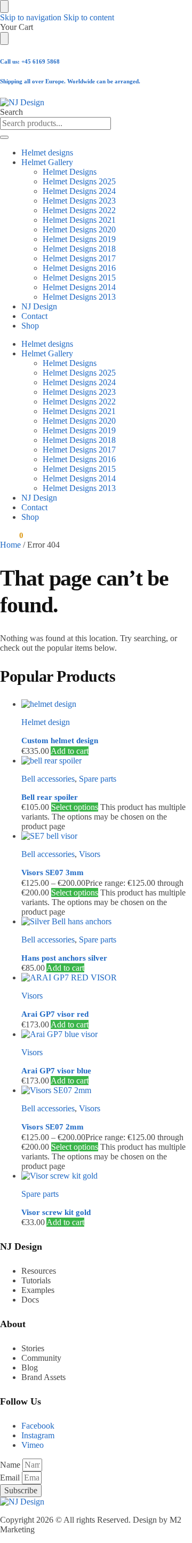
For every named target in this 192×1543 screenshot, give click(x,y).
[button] (11, 535)
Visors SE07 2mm (52, 1127)
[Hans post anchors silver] (106, 921)
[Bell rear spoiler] (106, 761)
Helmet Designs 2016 (79, 267)
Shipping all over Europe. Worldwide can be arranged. (70, 81)
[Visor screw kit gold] (106, 1176)
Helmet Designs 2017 (79, 258)
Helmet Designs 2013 (79, 296)
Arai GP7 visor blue (56, 1070)
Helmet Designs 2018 (79, 248)
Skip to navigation (30, 17)
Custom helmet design (59, 740)
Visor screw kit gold (56, 1212)
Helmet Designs (70, 171)
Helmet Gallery (47, 162)
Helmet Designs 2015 (79, 277)
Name (11, 1464)
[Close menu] (4, 6)
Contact (34, 316)
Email (11, 1477)
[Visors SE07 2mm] (106, 1090)
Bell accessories (48, 778)
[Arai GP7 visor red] (106, 978)
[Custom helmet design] (106, 704)
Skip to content (88, 17)
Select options (74, 807)
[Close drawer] (4, 38)
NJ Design (39, 306)
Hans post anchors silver (64, 958)
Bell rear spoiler (49, 797)
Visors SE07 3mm (52, 872)
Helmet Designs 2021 (79, 219)
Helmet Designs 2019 (79, 239)
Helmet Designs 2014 (79, 287)
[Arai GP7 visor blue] (106, 1034)
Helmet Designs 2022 (79, 210)
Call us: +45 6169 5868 (30, 61)
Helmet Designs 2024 (79, 191)
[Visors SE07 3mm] (106, 836)
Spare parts (97, 778)
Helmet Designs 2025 (79, 181)
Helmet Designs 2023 (79, 200)
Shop (30, 325)
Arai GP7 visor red (55, 1014)
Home (10, 544)
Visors (89, 854)
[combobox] (55, 123)
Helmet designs (47, 152)
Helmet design (45, 722)
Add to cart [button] (70, 750)
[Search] (4, 137)
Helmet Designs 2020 (79, 229)
